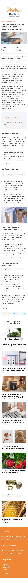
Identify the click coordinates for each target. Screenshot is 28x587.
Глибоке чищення (11, 120)
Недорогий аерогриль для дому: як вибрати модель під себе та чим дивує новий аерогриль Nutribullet (13, 396)
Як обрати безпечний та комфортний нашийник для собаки (13, 447)
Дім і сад (12, 21)
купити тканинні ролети (10, 104)
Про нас (6, 564)
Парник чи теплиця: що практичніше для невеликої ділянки (14, 345)
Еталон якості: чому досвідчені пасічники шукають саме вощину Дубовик (12, 521)
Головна (3, 21)
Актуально (7, 567)
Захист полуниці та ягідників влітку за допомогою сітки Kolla (13, 471)
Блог (8, 21)
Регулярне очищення (12, 117)
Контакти (6, 566)
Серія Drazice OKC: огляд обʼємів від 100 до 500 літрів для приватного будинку (14, 370)
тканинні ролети (14, 82)
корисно (4, 308)
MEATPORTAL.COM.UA (7, 553)
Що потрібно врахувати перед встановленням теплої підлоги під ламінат (13, 422)
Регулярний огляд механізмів (15, 127)
